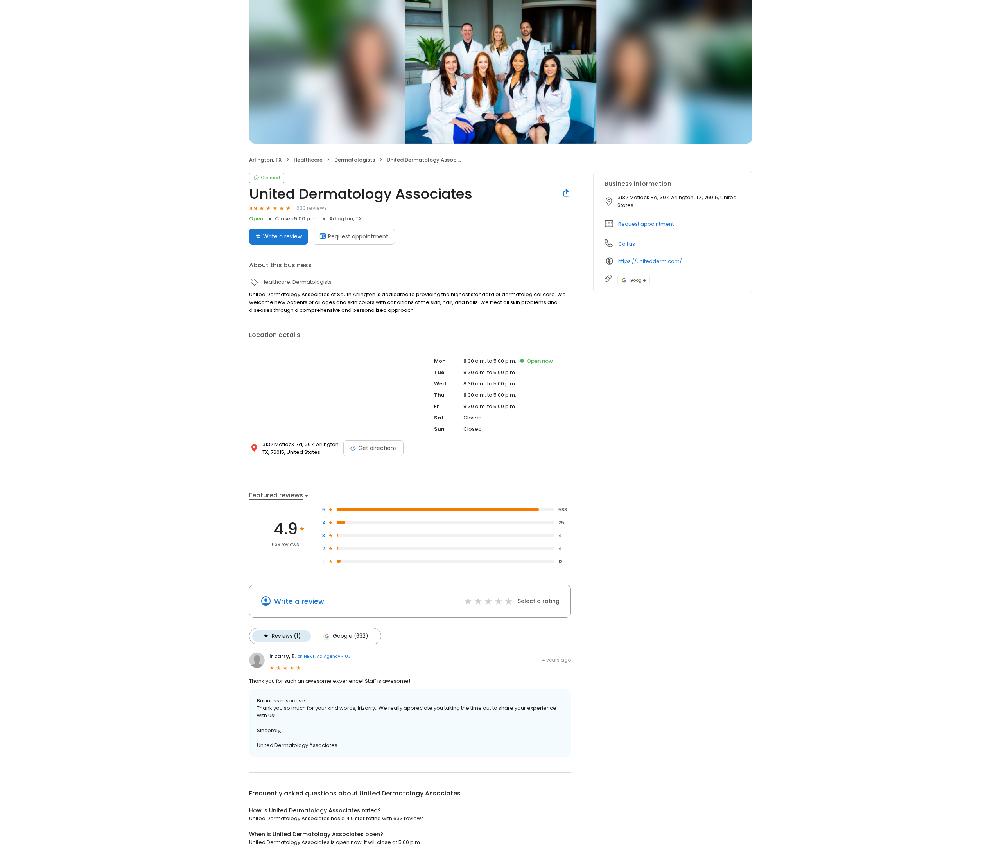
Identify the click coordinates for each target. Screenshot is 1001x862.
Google (638, 280)
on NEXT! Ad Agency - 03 (324, 656)
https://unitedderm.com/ (650, 261)
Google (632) (350, 636)
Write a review (282, 236)
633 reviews (311, 208)
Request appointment (358, 236)
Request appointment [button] (646, 224)
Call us (626, 244)
